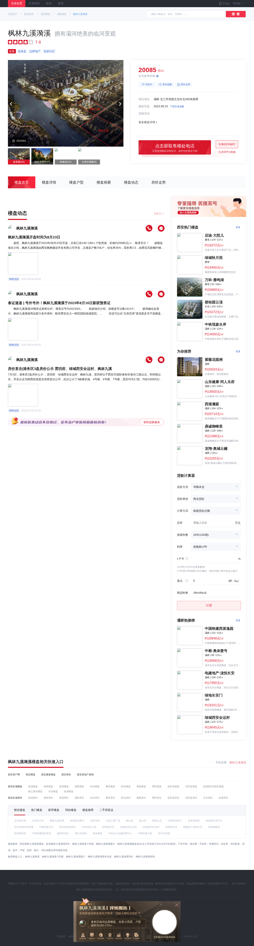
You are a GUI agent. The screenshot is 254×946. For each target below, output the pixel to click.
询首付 (148, 84)
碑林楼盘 (48, 786)
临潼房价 (223, 797)
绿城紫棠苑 (20, 833)
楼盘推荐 (87, 810)
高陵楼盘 (141, 786)
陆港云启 (157, 820)
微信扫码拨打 (228, 144)
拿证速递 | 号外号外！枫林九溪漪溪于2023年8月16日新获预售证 (59, 303)
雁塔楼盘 (110, 786)
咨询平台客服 (228, 152)
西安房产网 (14, 774)
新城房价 (33, 797)
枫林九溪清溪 (57, 820)
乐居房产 (12, 14)
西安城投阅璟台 (67, 827)
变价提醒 (167, 84)
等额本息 (198, 486)
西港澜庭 (97, 833)
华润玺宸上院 (89, 827)
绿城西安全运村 (128, 827)
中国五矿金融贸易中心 (120, 833)
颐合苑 (129, 820)
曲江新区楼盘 (35, 791)
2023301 (21, 140)
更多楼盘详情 (147, 122)
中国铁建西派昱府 (41, 833)
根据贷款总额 (201, 510)
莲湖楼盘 (64, 786)
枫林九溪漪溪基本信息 (100, 856)
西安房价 (66, 774)
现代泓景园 (164, 833)
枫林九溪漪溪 (80, 14)
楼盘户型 (76, 182)
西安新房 (29, 14)
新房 (49, 3)
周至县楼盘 (191, 786)
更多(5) (158, 213)
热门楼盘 (36, 810)
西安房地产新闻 (85, 774)
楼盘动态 (131, 182)
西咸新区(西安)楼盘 (213, 786)
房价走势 (185, 84)
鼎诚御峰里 (214, 827)
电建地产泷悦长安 (192, 827)
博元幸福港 (81, 833)
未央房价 (95, 797)
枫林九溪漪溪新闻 (145, 856)
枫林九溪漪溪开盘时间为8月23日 (34, 237)
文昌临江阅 (20, 820)
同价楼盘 (70, 810)
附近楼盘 (19, 810)
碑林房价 (48, 797)
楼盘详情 (49, 182)
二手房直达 (106, 810)
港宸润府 (95, 820)
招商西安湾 (108, 827)
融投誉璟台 (63, 833)
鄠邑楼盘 (157, 786)
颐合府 (142, 820)
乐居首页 (16, 3)
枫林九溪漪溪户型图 (53, 856)
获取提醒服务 (151, 422)
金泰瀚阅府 (194, 820)
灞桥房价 (79, 797)
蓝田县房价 (173, 797)
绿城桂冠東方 (77, 820)
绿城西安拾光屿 (151, 827)
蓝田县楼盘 (173, 786)
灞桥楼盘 (61, 14)
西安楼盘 (45, 14)
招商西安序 (171, 827)
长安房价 (208, 797)
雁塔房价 (110, 797)
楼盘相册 (104, 182)
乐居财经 (34, 3)
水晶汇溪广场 (113, 820)
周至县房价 (191, 797)
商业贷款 (198, 498)
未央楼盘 (95, 786)
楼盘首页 (21, 182)
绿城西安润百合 (214, 820)
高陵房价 (141, 797)
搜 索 (236, 14)
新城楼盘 (33, 786)
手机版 (226, 3)
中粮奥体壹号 (175, 820)
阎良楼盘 (126, 786)
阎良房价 (126, 797)
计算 (209, 605)
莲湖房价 (64, 797)
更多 (238, 227)
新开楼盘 (53, 810)
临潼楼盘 (68, 791)
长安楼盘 (53, 791)
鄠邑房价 (157, 797)
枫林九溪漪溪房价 (123, 856)
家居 (61, 3)
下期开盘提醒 (177, 106)
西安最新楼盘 (48, 774)
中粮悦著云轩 (46, 827)
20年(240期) (201, 534)
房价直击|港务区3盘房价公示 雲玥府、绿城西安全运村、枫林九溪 (60, 369)
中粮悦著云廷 (145, 833)
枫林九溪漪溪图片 (75, 856)
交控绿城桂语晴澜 (23, 827)
